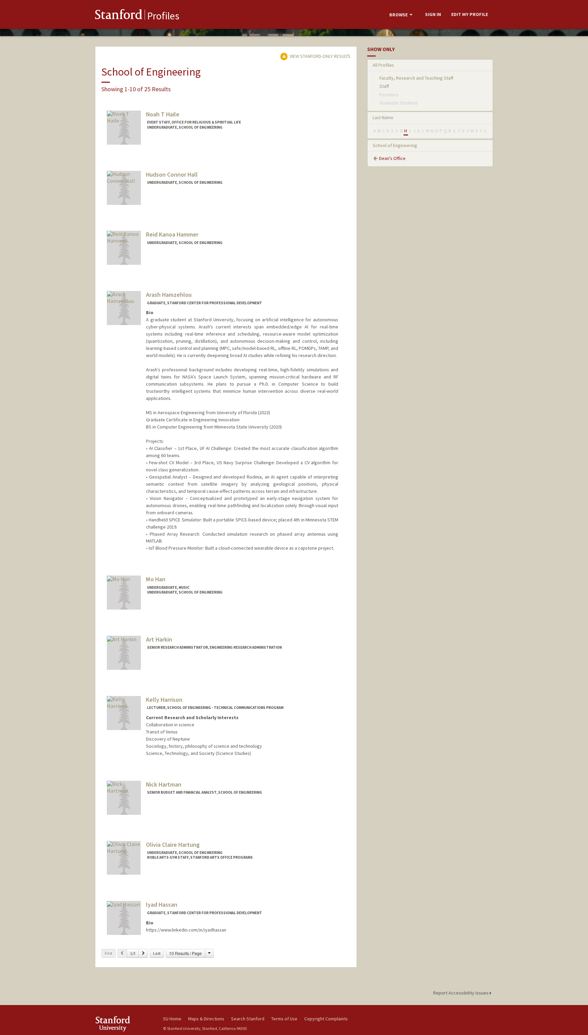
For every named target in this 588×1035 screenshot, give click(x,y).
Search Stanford (247, 1019)
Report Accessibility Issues (461, 993)
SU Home (172, 1019)
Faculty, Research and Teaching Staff (416, 78)
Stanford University (124, 1023)
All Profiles (383, 65)
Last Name (383, 117)
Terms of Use (284, 1019)
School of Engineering (395, 145)
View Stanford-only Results (319, 56)
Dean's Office (392, 158)
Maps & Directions (206, 1019)
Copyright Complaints (326, 1019)
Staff (384, 86)
